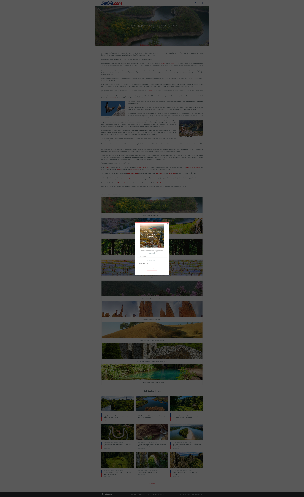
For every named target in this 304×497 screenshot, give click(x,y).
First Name (152, 253)
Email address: (152, 261)
